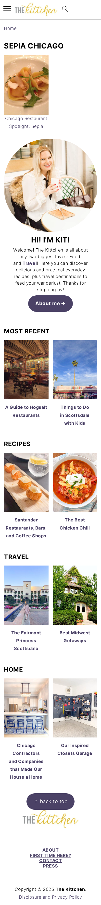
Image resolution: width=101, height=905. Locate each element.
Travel (30, 263)
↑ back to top (51, 801)
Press (50, 866)
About (50, 850)
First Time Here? (50, 855)
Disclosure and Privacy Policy (50, 897)
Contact (50, 860)
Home (10, 28)
